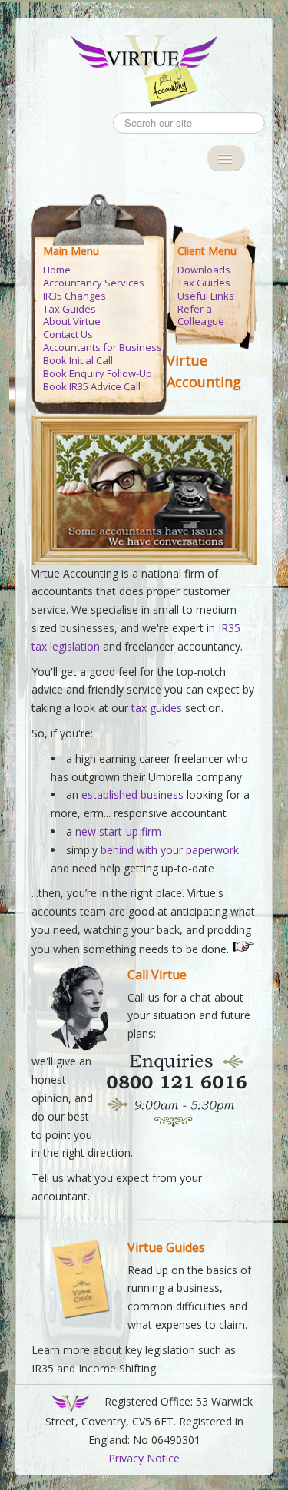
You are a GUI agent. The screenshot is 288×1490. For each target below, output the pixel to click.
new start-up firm (118, 831)
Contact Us (68, 334)
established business (132, 794)
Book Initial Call (78, 360)
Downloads (203, 269)
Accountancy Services (93, 283)
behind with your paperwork (170, 850)
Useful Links (205, 296)
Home (57, 269)
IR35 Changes (74, 296)
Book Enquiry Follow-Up (97, 373)
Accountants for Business (102, 347)
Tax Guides (69, 309)
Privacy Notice (144, 1458)
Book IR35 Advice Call (92, 386)
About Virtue (72, 321)
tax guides (158, 707)
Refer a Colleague (200, 316)
